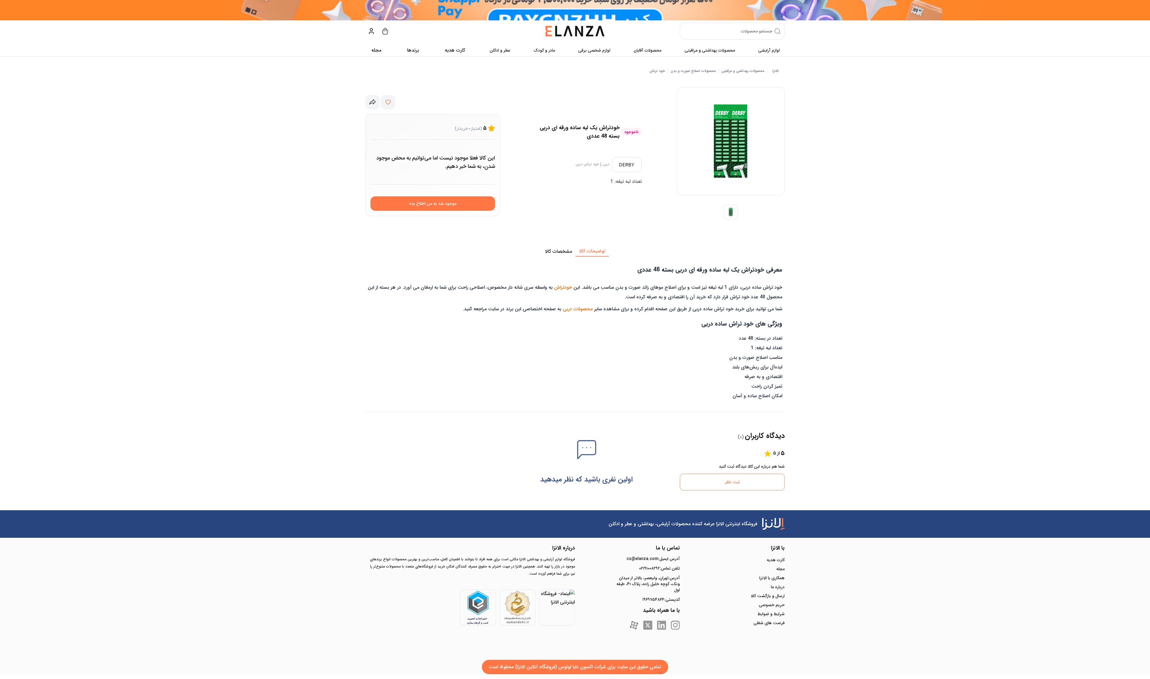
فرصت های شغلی (769, 623)
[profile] (371, 31)
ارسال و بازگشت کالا (768, 596)
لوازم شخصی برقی (594, 50)
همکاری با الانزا (772, 578)
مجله (376, 50)
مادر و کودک (544, 50)
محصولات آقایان (647, 50)
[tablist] (575, 251)
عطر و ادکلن (500, 50)
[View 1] (731, 212)
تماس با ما (668, 548)
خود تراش (657, 71)
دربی (606, 164)
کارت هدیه (776, 560)
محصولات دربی (578, 309)
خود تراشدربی (587, 164)
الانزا (775, 71)
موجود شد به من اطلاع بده (432, 203)
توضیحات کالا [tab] (592, 251)
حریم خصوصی (772, 605)
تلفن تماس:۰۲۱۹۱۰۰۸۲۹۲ (659, 568)
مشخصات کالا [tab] (558, 251)
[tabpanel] (575, 330)
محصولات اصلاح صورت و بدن (693, 71)
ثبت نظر (732, 482)
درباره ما (778, 587)
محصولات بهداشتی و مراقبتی (710, 50)
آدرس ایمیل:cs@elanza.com (653, 559)
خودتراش (563, 287)
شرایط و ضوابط (771, 614)
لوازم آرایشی (769, 50)
